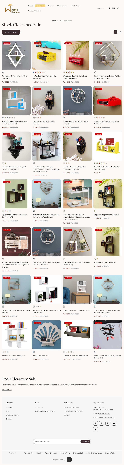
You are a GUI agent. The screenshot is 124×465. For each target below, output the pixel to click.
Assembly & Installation (94, 453)
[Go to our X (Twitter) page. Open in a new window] (107, 423)
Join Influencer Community (73, 411)
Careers (67, 415)
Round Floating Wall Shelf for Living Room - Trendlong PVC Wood (47, 263)
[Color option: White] (36, 72)
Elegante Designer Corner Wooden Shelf (77, 310)
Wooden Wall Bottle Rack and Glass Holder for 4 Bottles (75, 77)
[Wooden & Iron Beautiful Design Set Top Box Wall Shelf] (107, 334)
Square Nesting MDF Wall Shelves (105, 262)
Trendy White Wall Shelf (41, 355)
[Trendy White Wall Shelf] (46, 334)
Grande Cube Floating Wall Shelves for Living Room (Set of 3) (15, 122)
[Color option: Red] (40, 72)
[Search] (109, 8)
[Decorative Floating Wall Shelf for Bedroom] (46, 100)
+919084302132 (104, 413)
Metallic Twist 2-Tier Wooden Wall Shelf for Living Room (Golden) (107, 311)
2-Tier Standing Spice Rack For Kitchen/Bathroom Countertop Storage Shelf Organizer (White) (76, 217)
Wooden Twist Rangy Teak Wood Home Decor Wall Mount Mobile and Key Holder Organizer (15, 264)
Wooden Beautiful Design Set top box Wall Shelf (106, 122)
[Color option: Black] (64, 72)
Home (54, 20)
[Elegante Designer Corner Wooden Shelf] (77, 289)
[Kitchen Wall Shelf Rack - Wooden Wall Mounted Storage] (107, 146)
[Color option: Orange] (43, 72)
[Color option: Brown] (66, 72)
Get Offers (85, 441)
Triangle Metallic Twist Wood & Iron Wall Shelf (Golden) (76, 263)
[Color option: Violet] (36, 306)
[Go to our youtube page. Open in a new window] (114, 423)
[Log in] (113, 8)
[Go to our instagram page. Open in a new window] (101, 423)
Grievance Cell (78, 453)
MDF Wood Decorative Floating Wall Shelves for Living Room (14, 168)
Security (39, 453)
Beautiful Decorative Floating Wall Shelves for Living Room (74, 168)
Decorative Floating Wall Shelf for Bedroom (44, 122)
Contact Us (39, 407)
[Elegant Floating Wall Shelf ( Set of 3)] (107, 193)
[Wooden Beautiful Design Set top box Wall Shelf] (107, 100)
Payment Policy (65, 453)
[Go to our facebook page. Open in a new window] (95, 423)
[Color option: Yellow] (73, 72)
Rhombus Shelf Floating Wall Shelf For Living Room (15, 77)
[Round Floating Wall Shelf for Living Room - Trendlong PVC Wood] (46, 241)
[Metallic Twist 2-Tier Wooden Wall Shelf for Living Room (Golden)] (107, 289)
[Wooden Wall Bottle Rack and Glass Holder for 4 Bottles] (77, 55)
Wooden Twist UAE (12, 415)
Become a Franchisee (71, 407)
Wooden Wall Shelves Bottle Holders (75, 355)
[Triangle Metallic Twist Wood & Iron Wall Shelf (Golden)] (77, 241)
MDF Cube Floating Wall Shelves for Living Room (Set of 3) (47, 311)
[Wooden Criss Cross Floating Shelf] (16, 334)
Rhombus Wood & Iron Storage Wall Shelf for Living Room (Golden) (107, 77)
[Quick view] (26, 44)
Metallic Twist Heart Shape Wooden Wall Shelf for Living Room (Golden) (46, 216)
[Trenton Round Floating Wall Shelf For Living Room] (77, 100)
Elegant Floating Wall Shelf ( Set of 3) (106, 215)
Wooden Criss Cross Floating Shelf (13, 355)
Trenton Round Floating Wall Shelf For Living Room (76, 122)
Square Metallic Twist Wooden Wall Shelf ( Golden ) (16, 311)
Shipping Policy (110, 453)
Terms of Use (28, 453)
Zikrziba (9, 419)
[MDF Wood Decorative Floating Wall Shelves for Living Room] (16, 146)
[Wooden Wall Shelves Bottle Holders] (77, 334)
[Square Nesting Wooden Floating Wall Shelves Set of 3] (16, 193)
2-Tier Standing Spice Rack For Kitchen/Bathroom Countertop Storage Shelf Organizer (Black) (46, 169)
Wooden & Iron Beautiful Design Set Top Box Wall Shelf (107, 357)
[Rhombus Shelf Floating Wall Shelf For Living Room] (16, 55)
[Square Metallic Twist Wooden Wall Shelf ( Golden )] (16, 289)
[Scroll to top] (69, 459)
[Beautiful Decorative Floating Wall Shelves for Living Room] (77, 146)
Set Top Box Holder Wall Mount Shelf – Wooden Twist (45, 77)
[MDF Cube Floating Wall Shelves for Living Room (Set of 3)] (46, 289)
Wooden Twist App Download (45, 411)
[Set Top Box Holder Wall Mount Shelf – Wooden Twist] (46, 55)
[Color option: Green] (40, 306)
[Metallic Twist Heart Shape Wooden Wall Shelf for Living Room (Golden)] (46, 193)
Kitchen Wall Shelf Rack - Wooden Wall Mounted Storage (107, 168)
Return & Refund (51, 453)
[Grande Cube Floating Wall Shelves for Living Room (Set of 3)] (16, 100)
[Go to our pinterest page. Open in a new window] (95, 429)
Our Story (9, 407)
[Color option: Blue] (33, 72)
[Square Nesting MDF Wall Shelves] (107, 241)
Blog (7, 411)
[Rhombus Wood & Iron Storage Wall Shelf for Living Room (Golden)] (107, 55)
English (99, 8)
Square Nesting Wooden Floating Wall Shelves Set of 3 (14, 216)
